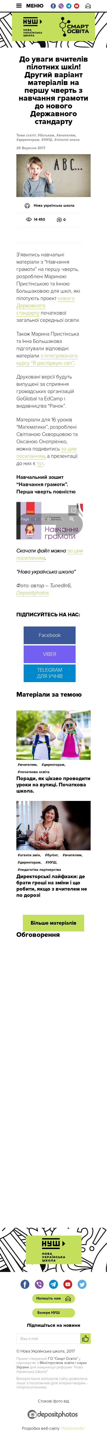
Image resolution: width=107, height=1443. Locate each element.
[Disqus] (53, 1012)
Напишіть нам (88, 5)
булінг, (53, 855)
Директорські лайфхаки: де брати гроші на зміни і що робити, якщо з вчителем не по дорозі (51, 885)
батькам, (47, 135)
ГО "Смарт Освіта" (63, 1358)
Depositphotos (32, 593)
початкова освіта (35, 772)
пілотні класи (68, 140)
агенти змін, (30, 855)
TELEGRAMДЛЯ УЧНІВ (50, 673)
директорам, (29, 140)
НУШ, (48, 140)
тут (40, 463)
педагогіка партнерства (40, 869)
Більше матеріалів (53, 923)
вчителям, (67, 135)
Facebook (50, 635)
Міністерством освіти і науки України (51, 1365)
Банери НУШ (48, 1312)
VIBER (49, 654)
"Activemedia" (73, 1428)
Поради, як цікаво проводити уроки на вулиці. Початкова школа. (53, 784)
